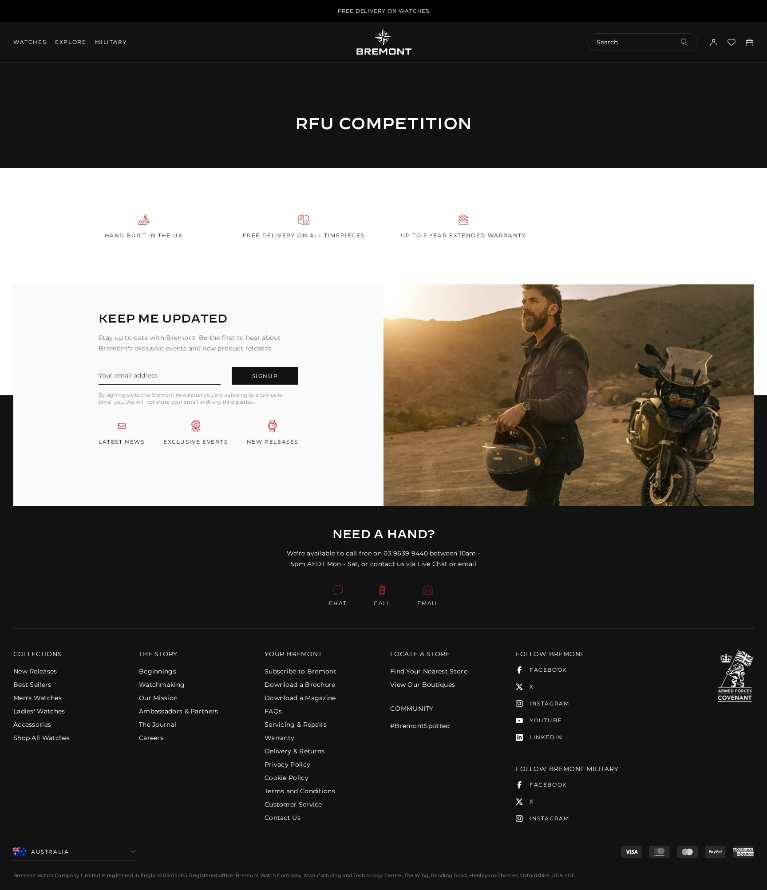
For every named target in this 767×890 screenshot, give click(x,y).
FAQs (273, 711)
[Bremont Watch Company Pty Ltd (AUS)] (384, 41)
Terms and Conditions (300, 791)
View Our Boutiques (422, 685)
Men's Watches (37, 698)
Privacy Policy (287, 764)
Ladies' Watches (39, 711)
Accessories (32, 725)
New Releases (35, 671)
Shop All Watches (41, 738)
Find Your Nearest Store (428, 671)
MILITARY (111, 42)
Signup (265, 376)
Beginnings (157, 671)
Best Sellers (32, 685)
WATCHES (29, 42)
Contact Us (282, 818)
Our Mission (158, 698)
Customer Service (293, 804)
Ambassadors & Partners (178, 711)
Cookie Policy (286, 778)
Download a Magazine (300, 698)
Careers (151, 738)
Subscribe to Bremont (300, 671)
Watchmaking (162, 685)
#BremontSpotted (420, 726)
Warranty (279, 738)
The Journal (157, 725)
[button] (69, 654)
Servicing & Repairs (296, 725)
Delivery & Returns (294, 751)
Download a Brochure (300, 685)
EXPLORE (70, 42)
